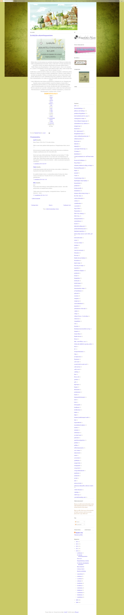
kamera (76, 394)
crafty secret (77, 369)
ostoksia (76, 201)
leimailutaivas (77, 190)
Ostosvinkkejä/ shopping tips (80, 121)
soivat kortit (77, 458)
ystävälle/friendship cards (80, 497)
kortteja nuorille (77, 188)
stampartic (76, 298)
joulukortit (76, 185)
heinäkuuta (80, 583)
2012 (77, 546)
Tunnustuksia (77, 211)
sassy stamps (77, 450)
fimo (75, 374)
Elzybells (76, 326)
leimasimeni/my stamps (79, 288)
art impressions (77, 356)
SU (75, 349)
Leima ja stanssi (80, 569)
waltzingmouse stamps (79, 118)
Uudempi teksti (34, 205)
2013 (77, 544)
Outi (52, 111)
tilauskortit (76, 128)
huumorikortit (77, 183)
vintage (76, 313)
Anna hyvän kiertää (78, 250)
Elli (51, 105)
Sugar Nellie (77, 208)
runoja (75, 240)
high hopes (76, 384)
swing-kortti (77, 468)
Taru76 (51, 100)
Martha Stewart (77, 336)
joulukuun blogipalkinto (79, 113)
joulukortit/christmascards (80, 228)
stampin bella (77, 463)
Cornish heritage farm (79, 178)
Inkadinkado (77, 154)
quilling (76, 445)
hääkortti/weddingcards (79, 226)
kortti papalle (77, 404)
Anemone (51, 123)
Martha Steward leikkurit (79, 258)
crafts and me (77, 367)
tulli (75, 480)
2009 (77, 600)
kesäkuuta (79, 585)
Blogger (77, 612)
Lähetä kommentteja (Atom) (52, 209)
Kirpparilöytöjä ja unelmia (83, 560)
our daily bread (77, 435)
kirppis (75, 170)
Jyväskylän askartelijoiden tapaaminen (83, 563)
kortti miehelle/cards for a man (81, 116)
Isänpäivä (76, 331)
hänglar (76, 387)
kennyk (76, 275)
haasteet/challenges (78, 108)
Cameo (75, 175)
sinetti (75, 455)
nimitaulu (76, 430)
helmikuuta (80, 595)
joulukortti (76, 273)
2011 (77, 548)
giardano (76, 379)
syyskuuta (79, 578)
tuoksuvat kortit (77, 483)
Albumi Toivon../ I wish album (81, 316)
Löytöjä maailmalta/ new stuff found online (84, 156)
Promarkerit (77, 260)
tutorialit (76, 173)
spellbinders (77, 460)
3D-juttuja (76, 151)
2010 (77, 551)
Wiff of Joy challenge (79, 213)
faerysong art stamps (78, 265)
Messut (75, 339)
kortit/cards (76, 280)
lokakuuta (79, 576)
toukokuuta (80, 588)
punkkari (76, 442)
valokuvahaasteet (78, 489)
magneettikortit (77, 422)
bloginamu (76, 359)
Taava (51, 102)
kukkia (75, 412)
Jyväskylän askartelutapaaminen (82, 555)
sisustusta (76, 296)
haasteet (76, 223)
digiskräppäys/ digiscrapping (80, 180)
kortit (75, 399)
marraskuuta (80, 574)
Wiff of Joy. (77, 216)
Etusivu (50, 205)
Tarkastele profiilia (78, 535)
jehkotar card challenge (79, 111)
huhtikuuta (79, 590)
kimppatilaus (77, 278)
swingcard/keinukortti (79, 470)
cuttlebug (76, 372)
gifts (75, 382)
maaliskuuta (80, 592)
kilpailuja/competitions (79, 231)
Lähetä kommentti (36, 198)
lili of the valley (77, 195)
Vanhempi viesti (67, 205)
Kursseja (76, 255)
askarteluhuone (77, 221)
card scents (76, 361)
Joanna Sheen (77, 334)
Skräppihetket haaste (79, 133)
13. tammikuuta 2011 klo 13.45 (40, 195)
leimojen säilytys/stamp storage (81, 193)
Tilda (75, 354)
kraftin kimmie (77, 283)
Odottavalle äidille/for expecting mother (83, 344)
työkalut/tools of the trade (80, 308)
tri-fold (75, 478)
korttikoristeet (77, 410)
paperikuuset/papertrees (79, 440)
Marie (51, 97)
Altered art (76, 318)
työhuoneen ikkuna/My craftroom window (83, 485)
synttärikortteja (77, 203)
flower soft (76, 377)
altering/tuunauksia (78, 218)
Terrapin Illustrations (79, 351)
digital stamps (77, 263)
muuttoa (76, 427)
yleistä (75, 248)
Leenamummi (52, 118)
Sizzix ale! (79, 558)
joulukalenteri (77, 392)
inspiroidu (76, 268)
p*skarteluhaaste (78, 291)
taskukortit (76, 475)
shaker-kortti (77, 453)
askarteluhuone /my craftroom (81, 123)
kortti (75, 402)
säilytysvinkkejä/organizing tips (81, 136)
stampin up (76, 301)
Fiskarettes (76, 253)
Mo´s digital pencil (78, 131)
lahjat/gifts (76, 146)
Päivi (51, 116)
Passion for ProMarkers (79, 160)
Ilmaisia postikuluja (81, 571)
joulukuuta (79, 553)
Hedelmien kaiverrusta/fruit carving (82, 329)
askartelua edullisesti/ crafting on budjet (83, 165)
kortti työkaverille (78, 237)
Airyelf (65, 612)
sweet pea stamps (78, 242)
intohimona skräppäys (79, 270)
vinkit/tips (76, 492)
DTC (75, 105)
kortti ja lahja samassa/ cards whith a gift (83, 233)
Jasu (51, 108)
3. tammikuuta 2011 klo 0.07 (39, 163)
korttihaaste (76, 407)
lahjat (75, 415)
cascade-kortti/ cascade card (80, 364)
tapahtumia (76, 473)
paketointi (76, 437)
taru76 (35, 140)
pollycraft (76, 293)
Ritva (51, 119)
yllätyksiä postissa (78, 138)
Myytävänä (76, 141)
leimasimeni (77, 285)
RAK (75, 346)
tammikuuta (80, 597)
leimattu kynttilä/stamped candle (81, 417)
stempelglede (77, 465)
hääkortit (76, 143)
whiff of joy (77, 494)
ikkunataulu (77, 389)
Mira (52, 110)
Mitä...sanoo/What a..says (80, 341)
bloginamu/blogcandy (79, 168)
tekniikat (76, 245)
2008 (77, 602)
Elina (51, 121)
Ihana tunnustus (80, 566)
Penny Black (77, 163)
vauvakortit (76, 206)
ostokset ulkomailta (78, 198)
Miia (51, 99)
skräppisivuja (77, 126)
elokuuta (79, 581)
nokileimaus (77, 432)
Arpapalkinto (77, 321)
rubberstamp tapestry (79, 448)
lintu (75, 420)
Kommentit (78, 524)
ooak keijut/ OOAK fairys (80, 149)
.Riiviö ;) (51, 103)
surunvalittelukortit (78, 303)
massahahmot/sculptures (79, 425)
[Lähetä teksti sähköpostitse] (49, 133)
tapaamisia (76, 306)
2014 (77, 541)
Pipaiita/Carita (79, 532)
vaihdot (76, 311)
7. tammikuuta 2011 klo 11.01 (40, 179)
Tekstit (77, 521)
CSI (75, 323)
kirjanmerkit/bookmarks (79, 397)
